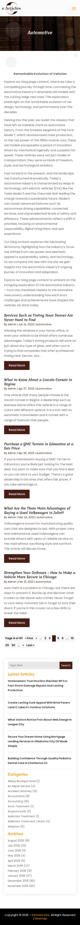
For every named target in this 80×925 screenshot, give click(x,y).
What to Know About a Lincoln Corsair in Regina (38, 381)
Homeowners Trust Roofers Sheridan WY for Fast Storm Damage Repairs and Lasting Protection (38, 685)
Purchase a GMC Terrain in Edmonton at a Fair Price (38, 446)
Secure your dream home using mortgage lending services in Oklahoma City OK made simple (38, 741)
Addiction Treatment (21, 816)
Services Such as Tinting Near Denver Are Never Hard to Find (38, 317)
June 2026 (14, 850)
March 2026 (15, 866)
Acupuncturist (17, 811)
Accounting (15, 801)
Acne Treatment (19, 806)
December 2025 (18, 881)
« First (29, 638)
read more (17, 365)
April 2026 (14, 861)
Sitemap (41, 918)
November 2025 (18, 886)
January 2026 (16, 876)
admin (12, 324)
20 (7, 645)
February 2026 (17, 871)
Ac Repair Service (19, 786)
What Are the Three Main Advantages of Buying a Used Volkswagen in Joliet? (37, 510)
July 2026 (14, 845)
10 (72, 638)
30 (13, 645)
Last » (30, 645)
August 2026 (16, 840)
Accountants (16, 796)
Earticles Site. (41, 915)
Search (66, 665)
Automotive (44, 324)
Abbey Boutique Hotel (22, 781)
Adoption (14, 826)
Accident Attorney (20, 791)
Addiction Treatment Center (26, 821)
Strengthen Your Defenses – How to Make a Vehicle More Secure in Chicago (39, 574)
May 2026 (14, 855)
